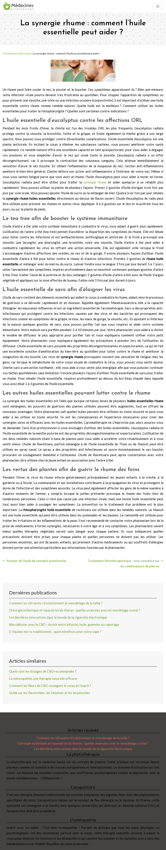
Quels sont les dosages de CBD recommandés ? (42, 671)
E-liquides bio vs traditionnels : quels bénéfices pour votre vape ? (55, 632)
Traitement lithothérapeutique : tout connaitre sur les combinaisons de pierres (124, 563)
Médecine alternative (19, 53)
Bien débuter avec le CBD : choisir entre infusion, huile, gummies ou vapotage (64, 624)
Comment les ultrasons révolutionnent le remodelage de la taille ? (55, 603)
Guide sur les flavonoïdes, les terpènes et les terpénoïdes (49, 693)
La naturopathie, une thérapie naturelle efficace (43, 678)
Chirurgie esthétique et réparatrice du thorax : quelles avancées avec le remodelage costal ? (74, 610)
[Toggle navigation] (158, 6)
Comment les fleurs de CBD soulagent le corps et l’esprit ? (50, 686)
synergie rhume (95, 182)
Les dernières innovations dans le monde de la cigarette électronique (58, 617)
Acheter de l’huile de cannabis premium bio (36, 561)
